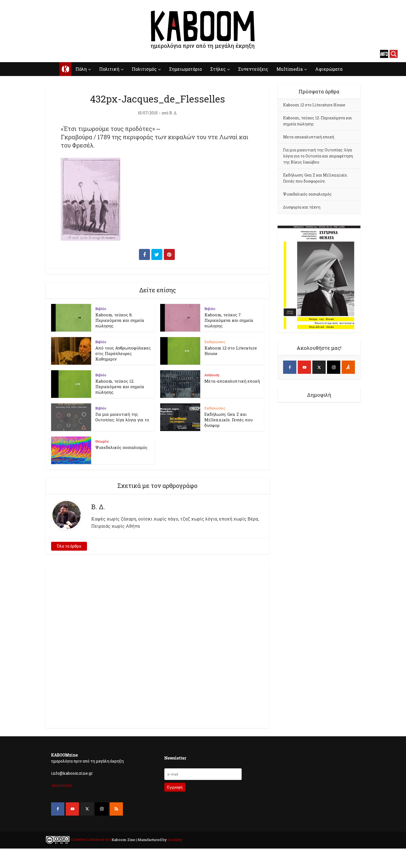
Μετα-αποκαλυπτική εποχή (232, 381)
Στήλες (218, 69)
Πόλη (81, 69)
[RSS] (116, 809)
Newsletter (175, 758)
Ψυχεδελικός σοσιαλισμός (121, 447)
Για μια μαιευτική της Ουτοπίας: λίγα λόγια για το (122, 416)
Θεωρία (102, 441)
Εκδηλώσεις (214, 341)
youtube (22, 54)
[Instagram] (333, 367)
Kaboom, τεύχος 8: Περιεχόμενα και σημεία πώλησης (119, 320)
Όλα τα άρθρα (69, 546)
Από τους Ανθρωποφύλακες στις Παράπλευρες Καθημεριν (123, 353)
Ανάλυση (211, 374)
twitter (32, 54)
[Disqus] (157, 644)
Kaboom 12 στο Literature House (314, 104)
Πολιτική (109, 69)
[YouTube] (304, 367)
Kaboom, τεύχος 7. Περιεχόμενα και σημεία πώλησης (228, 320)
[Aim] (348, 367)
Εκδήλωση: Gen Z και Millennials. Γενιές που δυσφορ (228, 419)
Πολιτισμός (144, 69)
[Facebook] (289, 367)
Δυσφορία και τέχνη (301, 207)
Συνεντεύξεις (253, 69)
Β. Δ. (173, 113)
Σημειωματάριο (185, 69)
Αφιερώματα (328, 69)
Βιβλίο (100, 308)
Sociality (175, 839)
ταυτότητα (61, 785)
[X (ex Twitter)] (319, 367)
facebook (12, 54)
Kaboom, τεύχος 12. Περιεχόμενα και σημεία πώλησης (119, 386)
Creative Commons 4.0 (91, 839)
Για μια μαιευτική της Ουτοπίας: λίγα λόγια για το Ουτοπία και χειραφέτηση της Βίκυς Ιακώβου (318, 156)
